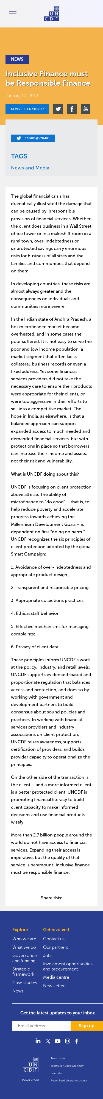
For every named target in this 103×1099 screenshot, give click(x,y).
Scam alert (57, 1073)
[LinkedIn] (37, 1044)
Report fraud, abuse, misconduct (69, 1080)
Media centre (56, 977)
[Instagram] (67, 1044)
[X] (47, 1044)
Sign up (86, 1025)
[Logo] (30, 1067)
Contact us (54, 938)
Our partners (55, 947)
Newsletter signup (27, 109)
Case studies (24, 982)
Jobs (47, 955)
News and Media (30, 168)
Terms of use (58, 1058)
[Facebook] (77, 1044)
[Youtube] (57, 1044)
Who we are (24, 938)
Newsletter (54, 985)
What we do (24, 947)
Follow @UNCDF (36, 138)
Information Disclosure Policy (67, 1065)
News (18, 991)
